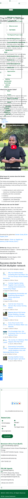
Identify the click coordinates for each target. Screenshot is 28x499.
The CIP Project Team (13, 38)
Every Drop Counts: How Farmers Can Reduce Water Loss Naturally (17, 324)
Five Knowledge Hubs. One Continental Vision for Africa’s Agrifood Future (17, 333)
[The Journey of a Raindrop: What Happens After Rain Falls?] (5, 341)
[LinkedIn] (14, 374)
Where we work (13, 26)
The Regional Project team (13, 35)
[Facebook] (14, 366)
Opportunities (11, 71)
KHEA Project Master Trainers (13, 46)
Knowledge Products (13, 56)
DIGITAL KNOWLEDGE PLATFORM (7, 81)
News (8, 91)
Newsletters (10, 67)
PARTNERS (12, 30)
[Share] (14, 379)
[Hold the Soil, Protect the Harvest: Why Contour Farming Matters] (5, 305)
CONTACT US (7, 115)
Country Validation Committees (13, 42)
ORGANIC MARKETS (7, 111)
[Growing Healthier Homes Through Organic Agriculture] (5, 358)
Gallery (9, 102)
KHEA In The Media (12, 98)
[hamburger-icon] (11, 9)
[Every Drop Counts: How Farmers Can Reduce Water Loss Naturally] (5, 324)
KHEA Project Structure (13, 17)
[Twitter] (14, 376)
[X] (14, 371)
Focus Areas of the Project (13, 21)
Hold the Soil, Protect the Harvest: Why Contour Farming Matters (17, 305)
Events (9, 94)
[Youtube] (19, 403)
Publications (10, 60)
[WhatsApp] (14, 369)
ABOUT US (8, 13)
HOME (7, 11)
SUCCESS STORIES (7, 107)
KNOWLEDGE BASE (8, 51)
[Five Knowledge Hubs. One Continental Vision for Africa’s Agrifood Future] (5, 332)
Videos (9, 75)
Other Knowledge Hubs (13, 64)
